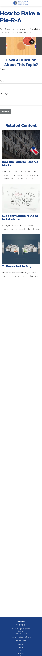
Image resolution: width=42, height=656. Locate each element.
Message (4, 93)
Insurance (21, 653)
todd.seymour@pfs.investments (21, 637)
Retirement (21, 644)
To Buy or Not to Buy (16, 266)
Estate (21, 650)
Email (2, 81)
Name (3, 69)
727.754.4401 (23, 625)
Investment (21, 647)
